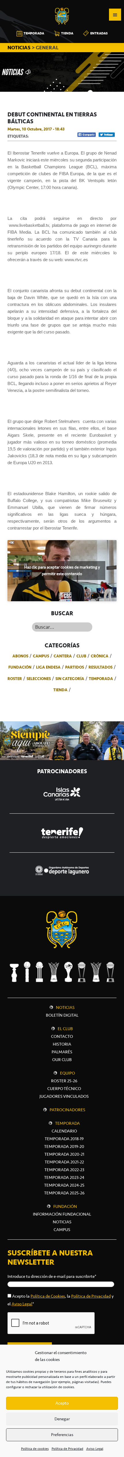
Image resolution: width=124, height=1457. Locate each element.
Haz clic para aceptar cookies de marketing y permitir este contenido (62, 570)
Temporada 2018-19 (64, 1138)
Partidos (74, 667)
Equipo (67, 1073)
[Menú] (115, 15)
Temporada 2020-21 (64, 1154)
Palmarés (62, 1051)
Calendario (64, 1131)
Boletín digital (62, 1015)
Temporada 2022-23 (64, 1169)
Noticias (65, 1007)
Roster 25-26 (64, 1080)
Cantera (63, 656)
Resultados (100, 667)
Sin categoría (69, 678)
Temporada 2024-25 (64, 1185)
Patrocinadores (67, 1109)
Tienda (60, 690)
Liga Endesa (48, 667)
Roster (14, 678)
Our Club (62, 1059)
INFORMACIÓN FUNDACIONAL (62, 1214)
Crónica (99, 656)
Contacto (62, 1036)
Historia (62, 1044)
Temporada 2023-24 (64, 1177)
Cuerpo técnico (64, 1088)
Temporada (101, 678)
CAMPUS (62, 1229)
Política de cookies (35, 1448)
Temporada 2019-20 (64, 1146)
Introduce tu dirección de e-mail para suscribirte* (51, 1276)
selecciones (39, 678)
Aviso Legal (94, 1448)
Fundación (19, 667)
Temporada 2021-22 (64, 1162)
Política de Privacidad (67, 1448)
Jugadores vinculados (64, 1096)
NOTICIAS (19, 48)
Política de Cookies (48, 1296)
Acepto (62, 1403)
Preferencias (62, 1434)
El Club (65, 1028)
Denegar (62, 1418)
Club (81, 656)
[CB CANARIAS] (62, 4)
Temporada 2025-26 (64, 1193)
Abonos (20, 656)
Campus (41, 656)
